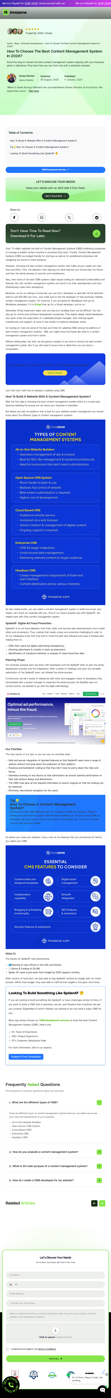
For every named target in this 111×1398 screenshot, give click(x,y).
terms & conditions (47, 1349)
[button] (9, 1284)
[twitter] (69, 217)
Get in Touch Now (54, 196)
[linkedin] (42, 217)
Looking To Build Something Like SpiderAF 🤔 (34, 153)
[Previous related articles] (94, 1203)
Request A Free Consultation (26, 1057)
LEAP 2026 (31, 3)
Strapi (38, 304)
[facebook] (14, 217)
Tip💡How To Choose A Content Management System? (39, 147)
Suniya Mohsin (27, 76)
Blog (17, 44)
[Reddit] (97, 217)
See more (34, 91)
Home (9, 44)
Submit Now (54, 1359)
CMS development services (54, 1020)
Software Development (32, 44)
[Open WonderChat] (102, 1390)
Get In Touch (55, 373)
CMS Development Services (54, 170)
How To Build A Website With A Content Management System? (43, 141)
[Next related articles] (102, 1203)
